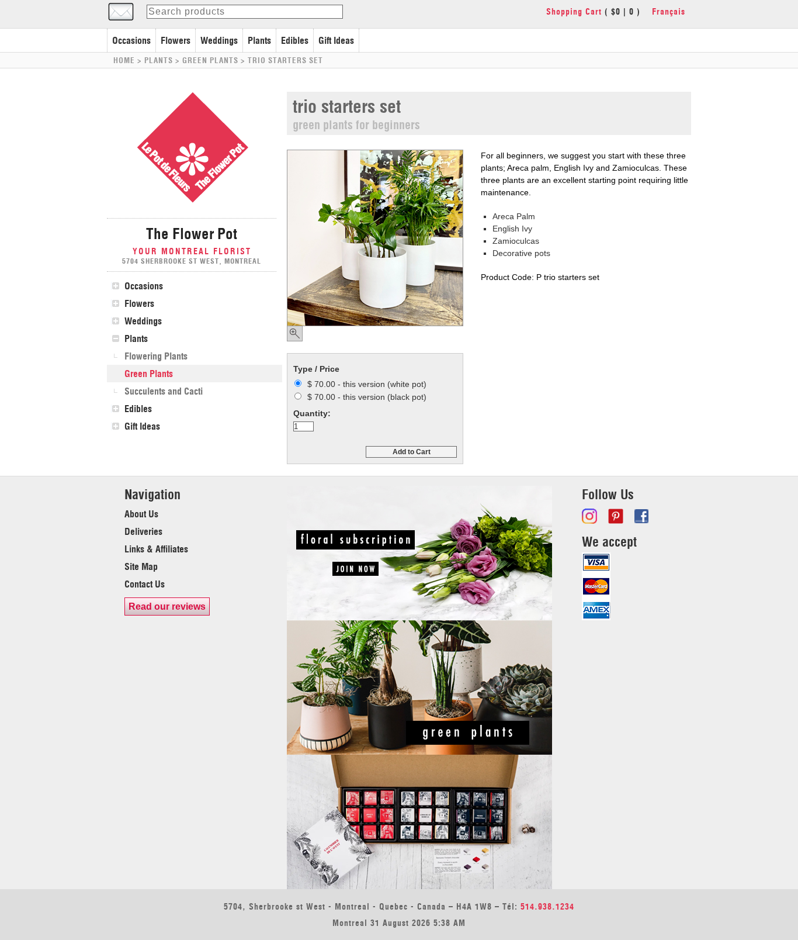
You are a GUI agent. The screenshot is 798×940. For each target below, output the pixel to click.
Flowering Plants (156, 356)
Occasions (131, 40)
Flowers (175, 40)
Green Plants (210, 60)
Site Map (141, 566)
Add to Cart (412, 452)
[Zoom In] (295, 333)
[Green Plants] (419, 751)
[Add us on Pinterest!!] (617, 516)
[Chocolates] (419, 886)
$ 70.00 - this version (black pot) (366, 397)
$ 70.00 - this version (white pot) (366, 384)
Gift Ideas (336, 40)
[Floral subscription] (419, 617)
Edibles (294, 40)
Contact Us (144, 584)
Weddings (219, 40)
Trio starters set (285, 60)
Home (124, 60)
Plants (259, 40)
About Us (141, 514)
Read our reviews (167, 606)
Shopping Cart (574, 11)
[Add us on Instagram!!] (590, 516)
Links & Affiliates (156, 549)
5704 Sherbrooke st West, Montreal (191, 261)
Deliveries (143, 531)
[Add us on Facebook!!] (643, 516)
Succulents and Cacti (163, 391)
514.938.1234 (547, 906)
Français (668, 11)
